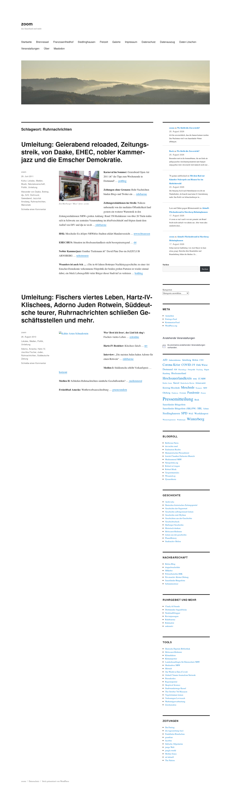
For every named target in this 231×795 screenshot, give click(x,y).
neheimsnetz (82, 255)
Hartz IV (41, 348)
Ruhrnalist (169, 622)
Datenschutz (149, 42)
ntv (146, 345)
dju (22, 194)
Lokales (31, 180)
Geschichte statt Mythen (175, 515)
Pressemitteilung (178, 399)
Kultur (23, 180)
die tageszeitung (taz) (174, 730)
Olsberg (166, 392)
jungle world (170, 750)
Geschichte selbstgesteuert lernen (179, 511)
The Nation (170, 760)
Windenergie (181, 420)
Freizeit (104, 42)
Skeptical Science (172, 685)
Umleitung (32, 187)
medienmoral (135, 380)
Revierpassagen (172, 616)
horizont (63, 372)
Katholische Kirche (187, 383)
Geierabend (26, 198)
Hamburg (166, 373)
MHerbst (169, 570)
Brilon (195, 359)
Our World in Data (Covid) (176, 671)
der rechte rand (171, 446)
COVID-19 (188, 365)
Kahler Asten (167, 383)
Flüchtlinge (182, 369)
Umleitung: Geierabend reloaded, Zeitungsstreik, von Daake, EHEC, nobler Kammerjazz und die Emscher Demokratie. (85, 152)
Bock (171, 150)
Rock (197, 399)
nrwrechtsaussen (142, 233)
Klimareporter (171, 658)
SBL (199, 408)
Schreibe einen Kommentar (33, 209)
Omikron (175, 393)
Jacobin (168, 740)
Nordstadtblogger (172, 612)
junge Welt (169, 747)
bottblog (139, 273)
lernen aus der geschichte (176, 534)
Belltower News (172, 442)
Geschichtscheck (172, 521)
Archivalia (169, 501)
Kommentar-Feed (172, 322)
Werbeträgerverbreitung (175, 701)
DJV (27, 194)
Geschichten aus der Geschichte (178, 518)
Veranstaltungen (30, 48)
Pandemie (193, 392)
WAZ (191, 413)
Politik (24, 187)
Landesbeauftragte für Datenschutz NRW (182, 661)
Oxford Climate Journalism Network (180, 675)
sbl (135, 242)
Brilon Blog (170, 563)
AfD (165, 360)
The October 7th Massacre (176, 691)
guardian (169, 737)
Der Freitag (170, 727)
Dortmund (34, 194)
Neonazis (199, 388)
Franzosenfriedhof (63, 42)
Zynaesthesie (170, 479)
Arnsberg (186, 359)
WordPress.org (171, 325)
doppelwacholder (172, 567)
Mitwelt (168, 668)
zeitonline (134, 336)
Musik (24, 183)
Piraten (203, 393)
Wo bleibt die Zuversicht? (188, 127)
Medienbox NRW (172, 665)
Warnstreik (26, 204)
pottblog (122, 180)
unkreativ (169, 626)
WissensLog (170, 475)
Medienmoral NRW (173, 459)
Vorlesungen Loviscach (175, 698)
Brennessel (42, 42)
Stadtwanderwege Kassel (175, 688)
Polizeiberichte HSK (173, 573)
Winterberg (195, 418)
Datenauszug (167, 42)
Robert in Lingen (172, 466)
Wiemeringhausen (169, 419)
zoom (27, 23)
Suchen (166, 264)
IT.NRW (202, 378)
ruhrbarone (141, 194)
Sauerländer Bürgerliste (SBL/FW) (179, 408)
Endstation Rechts (173, 449)
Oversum (182, 393)
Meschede (187, 387)
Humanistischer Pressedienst (177, 452)
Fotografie (191, 369)
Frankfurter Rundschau (175, 734)
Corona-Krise (171, 364)
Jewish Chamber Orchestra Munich (180, 456)
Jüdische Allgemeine (174, 743)
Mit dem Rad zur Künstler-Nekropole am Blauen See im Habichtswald (187, 179)
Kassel (176, 382)
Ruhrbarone (170, 619)
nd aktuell (169, 757)
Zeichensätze (170, 704)
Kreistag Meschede (171, 387)
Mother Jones (171, 753)
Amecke (32, 348)
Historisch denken (173, 528)
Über (46, 48)
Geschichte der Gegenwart (176, 508)
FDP (175, 369)
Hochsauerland (178, 373)
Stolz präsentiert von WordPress (55, 781)
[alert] (186, 346)
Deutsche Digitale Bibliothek (177, 648)
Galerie (116, 42)
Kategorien (167, 289)
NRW (205, 388)
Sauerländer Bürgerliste (174, 404)
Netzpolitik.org (171, 462)
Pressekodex (170, 678)
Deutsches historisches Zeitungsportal (181, 505)
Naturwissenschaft (36, 183)
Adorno (24, 348)
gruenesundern (119, 389)
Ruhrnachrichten (38, 201)
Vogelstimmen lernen (174, 694)
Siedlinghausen (86, 42)
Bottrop (45, 191)
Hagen (206, 369)
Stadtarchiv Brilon (173, 541)
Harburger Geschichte (174, 524)
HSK (195, 378)
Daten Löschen (187, 42)
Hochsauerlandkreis (177, 378)
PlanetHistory (171, 538)
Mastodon (59, 48)
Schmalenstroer (171, 583)
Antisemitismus (175, 360)
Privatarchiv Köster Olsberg (177, 577)
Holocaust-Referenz (173, 531)
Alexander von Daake (31, 191)
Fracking (199, 369)
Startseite (26, 42)
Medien (39, 180)
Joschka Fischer (28, 352)
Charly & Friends (172, 606)
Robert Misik (170, 469)
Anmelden (169, 315)
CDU (201, 360)
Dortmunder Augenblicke (176, 609)
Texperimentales (172, 472)
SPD (184, 413)
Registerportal (171, 681)
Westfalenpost (201, 413)
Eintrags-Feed (171, 319)
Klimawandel (201, 383)
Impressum (131, 42)
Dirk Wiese (202, 364)
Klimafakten (170, 655)
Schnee (206, 408)
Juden (40, 352)
